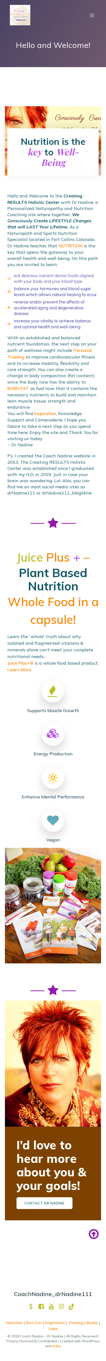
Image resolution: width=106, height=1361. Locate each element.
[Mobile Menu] (92, 15)
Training (75, 1322)
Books (92, 1322)
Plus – (53, 557)
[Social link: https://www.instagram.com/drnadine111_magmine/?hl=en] (63, 1306)
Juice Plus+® (20, 663)
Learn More (19, 670)
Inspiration (45, 413)
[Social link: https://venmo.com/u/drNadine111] (33, 1306)
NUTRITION (70, 246)
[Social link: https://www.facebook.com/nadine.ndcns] (43, 1306)
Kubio (56, 1346)
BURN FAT (18, 388)
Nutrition (15, 1322)
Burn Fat (34, 1322)
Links (53, 1328)
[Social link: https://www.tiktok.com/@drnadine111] (73, 1306)
